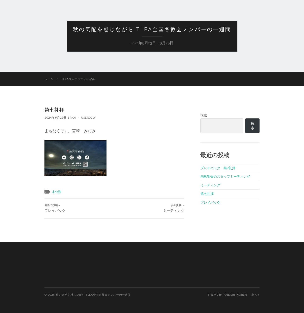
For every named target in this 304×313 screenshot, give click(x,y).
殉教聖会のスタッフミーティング (225, 176)
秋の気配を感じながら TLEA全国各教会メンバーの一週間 (152, 29)
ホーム (48, 79)
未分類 (56, 192)
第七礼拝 (207, 194)
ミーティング (173, 208)
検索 (203, 115)
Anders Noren (235, 294)
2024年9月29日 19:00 (60, 117)
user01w (88, 117)
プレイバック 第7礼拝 (217, 168)
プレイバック (55, 208)
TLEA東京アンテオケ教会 (78, 79)
